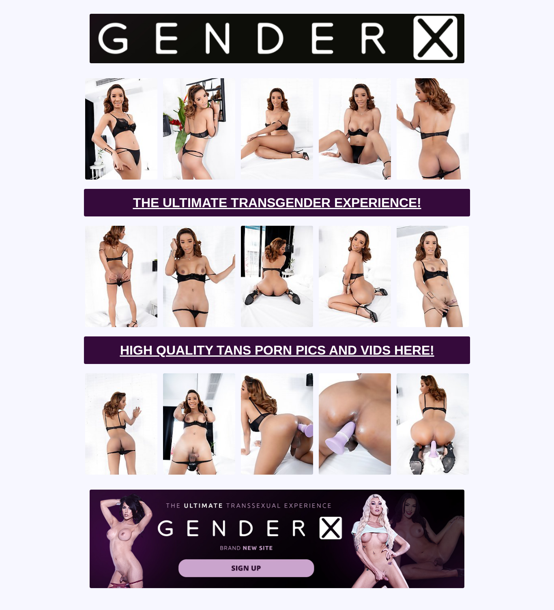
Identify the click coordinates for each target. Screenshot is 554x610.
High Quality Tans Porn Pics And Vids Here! (277, 350)
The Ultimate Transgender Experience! (277, 202)
